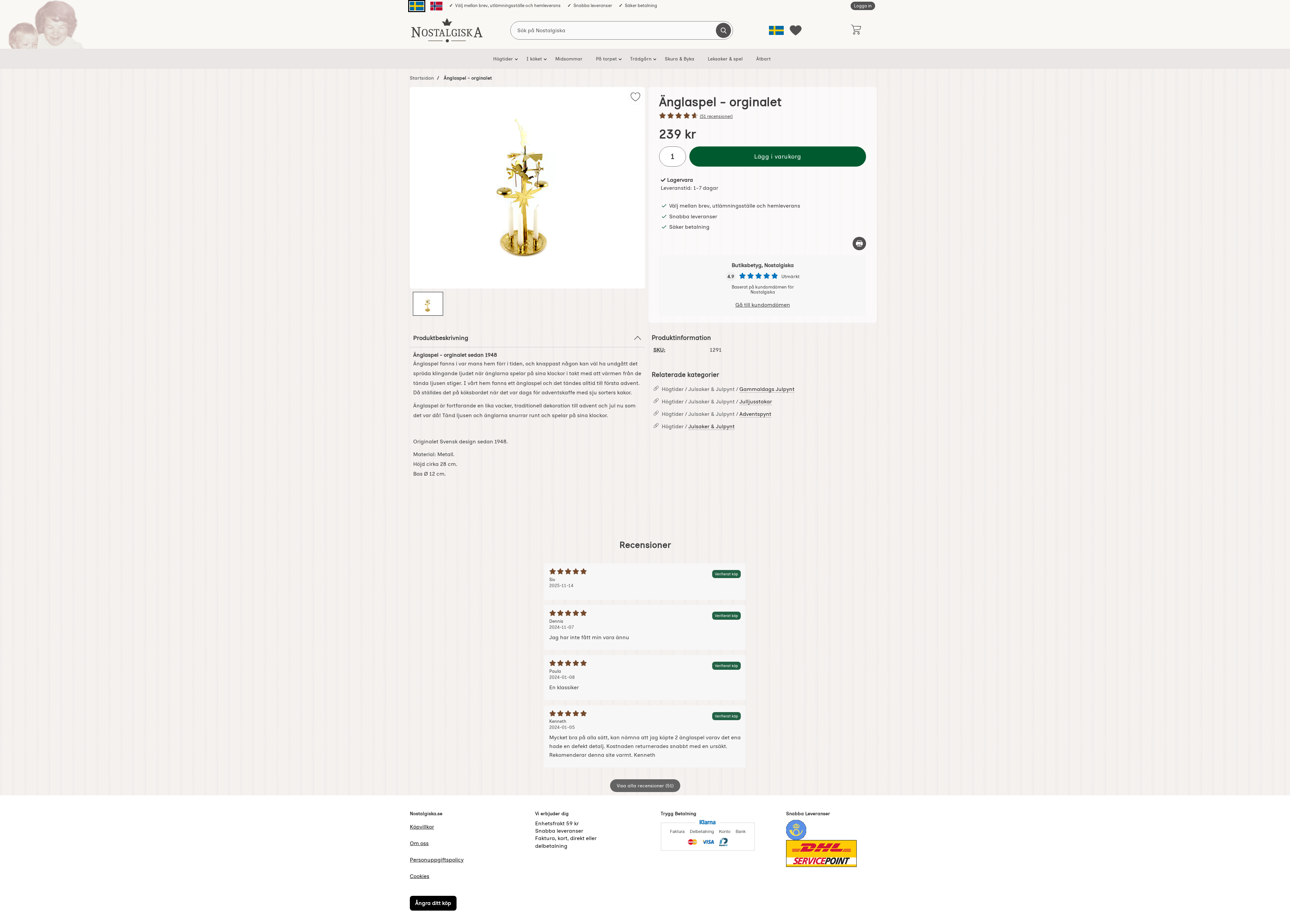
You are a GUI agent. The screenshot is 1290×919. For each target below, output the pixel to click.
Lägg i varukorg (777, 156)
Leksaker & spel (725, 59)
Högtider (503, 59)
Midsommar (569, 59)
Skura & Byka (679, 59)
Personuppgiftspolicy (437, 860)
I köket (534, 59)
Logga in (863, 5)
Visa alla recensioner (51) (645, 786)
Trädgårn (640, 59)
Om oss (419, 843)
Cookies (419, 876)
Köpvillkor (422, 827)
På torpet (606, 59)
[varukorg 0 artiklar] (855, 30)
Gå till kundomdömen (762, 305)
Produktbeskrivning (440, 337)
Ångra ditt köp (433, 903)
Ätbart (763, 59)
